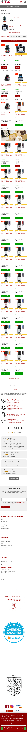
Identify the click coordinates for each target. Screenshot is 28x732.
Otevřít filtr (14, 41)
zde (21, 720)
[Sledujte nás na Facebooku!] (7, 706)
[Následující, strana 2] (14, 382)
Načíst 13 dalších (14, 378)
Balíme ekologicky (5, 525)
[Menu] (24, 1)
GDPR (2, 543)
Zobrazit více (14, 478)
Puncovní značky (4, 521)
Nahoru (14, 389)
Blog (2, 519)
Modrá (2, 99)
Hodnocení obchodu (14, 428)
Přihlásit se (6, 507)
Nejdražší (18, 36)
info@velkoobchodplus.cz (7, 562)
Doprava (3, 548)
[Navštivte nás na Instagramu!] (12, 706)
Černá (7, 99)
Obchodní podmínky (5, 541)
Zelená (2, 70)
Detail (4, 67)
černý (7, 70)
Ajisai (16, 70)
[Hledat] (17, 1)
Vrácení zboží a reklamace (6, 545)
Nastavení (13, 723)
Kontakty (3, 526)
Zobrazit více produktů (13, 32)
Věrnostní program (5, 528)
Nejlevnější (12, 36)
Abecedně (24, 36)
